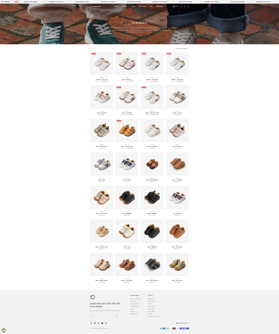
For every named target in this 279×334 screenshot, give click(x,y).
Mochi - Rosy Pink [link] (177, 146)
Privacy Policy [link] (151, 311)
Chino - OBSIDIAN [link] (127, 213)
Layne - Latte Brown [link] (177, 179)
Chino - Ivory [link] (127, 247)
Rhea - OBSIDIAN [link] (152, 247)
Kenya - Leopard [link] (177, 112)
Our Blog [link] (150, 313)
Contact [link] (150, 303)
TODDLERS (124, 6)
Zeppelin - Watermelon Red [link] (152, 112)
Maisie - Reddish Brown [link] (152, 179)
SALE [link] (151, 6)
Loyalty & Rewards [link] (134, 306)
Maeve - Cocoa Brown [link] (127, 280)
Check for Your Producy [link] (153, 316)
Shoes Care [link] (133, 301)
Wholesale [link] (132, 311)
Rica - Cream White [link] (127, 112)
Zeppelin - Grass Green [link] (177, 79)
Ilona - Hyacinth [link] (127, 179)
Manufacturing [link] (151, 306)
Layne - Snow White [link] (152, 146)
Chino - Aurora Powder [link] (102, 213)
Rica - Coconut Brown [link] (127, 146)
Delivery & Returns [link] (134, 303)
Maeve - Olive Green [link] (177, 280)
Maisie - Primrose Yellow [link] (102, 247)
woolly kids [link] (102, 77)
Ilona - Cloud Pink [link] (101, 112)
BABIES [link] (117, 6)
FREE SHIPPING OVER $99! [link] (22, 1)
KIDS (133, 6)
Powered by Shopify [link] (103, 328)
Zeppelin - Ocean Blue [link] (152, 79)
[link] (5, 1)
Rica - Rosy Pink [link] (127, 79)
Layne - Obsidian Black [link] (152, 280)
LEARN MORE (159, 6)
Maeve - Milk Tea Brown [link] (102, 280)
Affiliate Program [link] (134, 313)
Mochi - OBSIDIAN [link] (152, 213)
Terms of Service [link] (152, 301)
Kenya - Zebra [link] (101, 179)
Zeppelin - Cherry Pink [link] (102, 79)
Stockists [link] (132, 308)
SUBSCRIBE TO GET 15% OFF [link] (48, 1)
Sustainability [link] (151, 308)
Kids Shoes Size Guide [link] (135, 298)
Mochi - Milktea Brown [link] (102, 146)
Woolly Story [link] (151, 298)
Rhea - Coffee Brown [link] (177, 247)
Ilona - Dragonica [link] (177, 213)
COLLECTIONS (142, 6)
